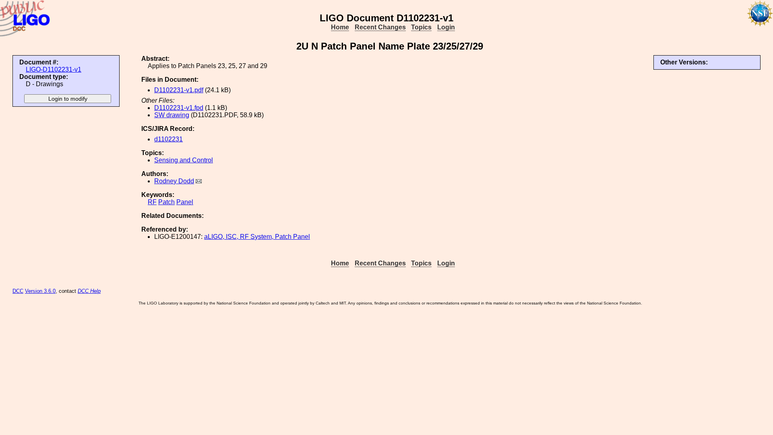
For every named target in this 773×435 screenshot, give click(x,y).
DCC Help (89, 291)
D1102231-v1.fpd (178, 107)
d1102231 (168, 139)
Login (446, 27)
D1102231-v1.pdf (178, 90)
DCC (17, 291)
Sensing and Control (183, 160)
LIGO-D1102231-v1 (53, 69)
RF (152, 202)
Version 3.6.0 (40, 291)
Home (340, 27)
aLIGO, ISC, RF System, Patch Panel (257, 236)
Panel (184, 202)
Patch (166, 202)
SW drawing (171, 115)
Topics (421, 27)
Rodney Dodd (174, 181)
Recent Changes (380, 27)
